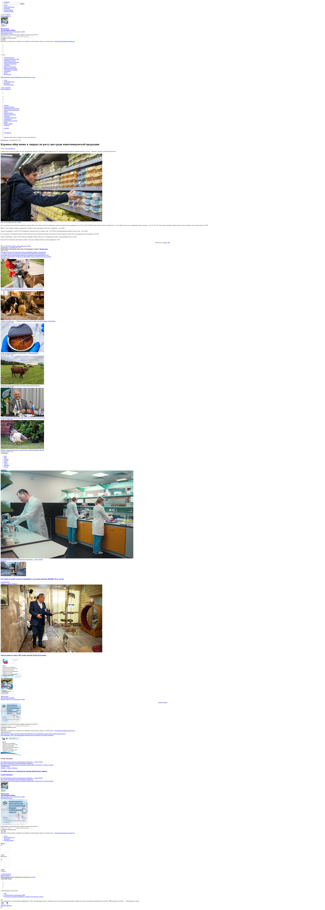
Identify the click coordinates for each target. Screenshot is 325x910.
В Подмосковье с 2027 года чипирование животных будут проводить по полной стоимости (27, 735)
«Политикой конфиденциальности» (64, 41)
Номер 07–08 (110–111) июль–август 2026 (13, 31)
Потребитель (8, 119)
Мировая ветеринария (10, 68)
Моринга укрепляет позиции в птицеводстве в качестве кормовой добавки (22, 450)
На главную (4, 453)
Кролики (6, 465)
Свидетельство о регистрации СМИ (14, 895)
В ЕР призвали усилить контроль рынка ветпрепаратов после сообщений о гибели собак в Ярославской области (33, 733)
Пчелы (6, 460)
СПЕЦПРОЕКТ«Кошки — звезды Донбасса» (9, 582)
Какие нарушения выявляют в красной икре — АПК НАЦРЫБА (19, 353)
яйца (29, 246)
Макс (165, 242)
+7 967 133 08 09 (5, 87)
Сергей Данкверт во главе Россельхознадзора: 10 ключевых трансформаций (23, 417)
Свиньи (6, 459)
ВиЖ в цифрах (8, 123)
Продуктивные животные (11, 62)
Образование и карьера (10, 70)
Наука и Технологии (10, 66)
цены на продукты (21, 246)
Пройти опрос (44, 249)
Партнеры (7, 8)
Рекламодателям (8, 11)
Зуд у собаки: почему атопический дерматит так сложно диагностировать (22, 289)
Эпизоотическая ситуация (11, 59)
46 (4, 831)
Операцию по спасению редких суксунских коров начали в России (20, 385)
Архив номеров (8, 10)
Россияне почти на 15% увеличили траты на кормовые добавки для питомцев (23, 252)
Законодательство (9, 57)
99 (4, 39)
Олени (6, 467)
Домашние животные (10, 63)
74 (4, 729)
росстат (14, 246)
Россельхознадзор (9, 7)
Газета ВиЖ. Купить (6, 33)
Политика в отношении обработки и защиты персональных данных (23, 896)
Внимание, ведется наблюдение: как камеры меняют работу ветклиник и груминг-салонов (27, 765)
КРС (5, 456)
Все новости (7, 74)
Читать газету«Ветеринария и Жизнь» (8, 29)
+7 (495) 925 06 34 (6, 874)
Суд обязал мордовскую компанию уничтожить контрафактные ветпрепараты (23, 253)
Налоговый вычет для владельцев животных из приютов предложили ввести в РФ (25, 255)
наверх (3, 843)
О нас (5, 5)
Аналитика (7, 71)
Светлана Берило (10, 148)
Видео (6, 73)
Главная (6, 128)
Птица (6, 111)
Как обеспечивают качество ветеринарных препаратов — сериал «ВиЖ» (22, 559)
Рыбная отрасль (8, 113)
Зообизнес (7, 65)
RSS (5, 893)
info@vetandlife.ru (6, 16)
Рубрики (7, 2)
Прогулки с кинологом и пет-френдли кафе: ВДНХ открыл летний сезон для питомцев (26, 256)
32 (2, 729)
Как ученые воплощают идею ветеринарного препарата (17, 763)
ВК (169, 242)
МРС (5, 457)
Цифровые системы (9, 60)
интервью (3, 469)
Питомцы (3, 561)
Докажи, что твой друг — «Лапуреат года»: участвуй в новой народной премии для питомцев (28, 321)
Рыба (5, 462)
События (6, 125)
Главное (6, 105)
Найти (22, 3)
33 (2, 831)
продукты (8, 246)
